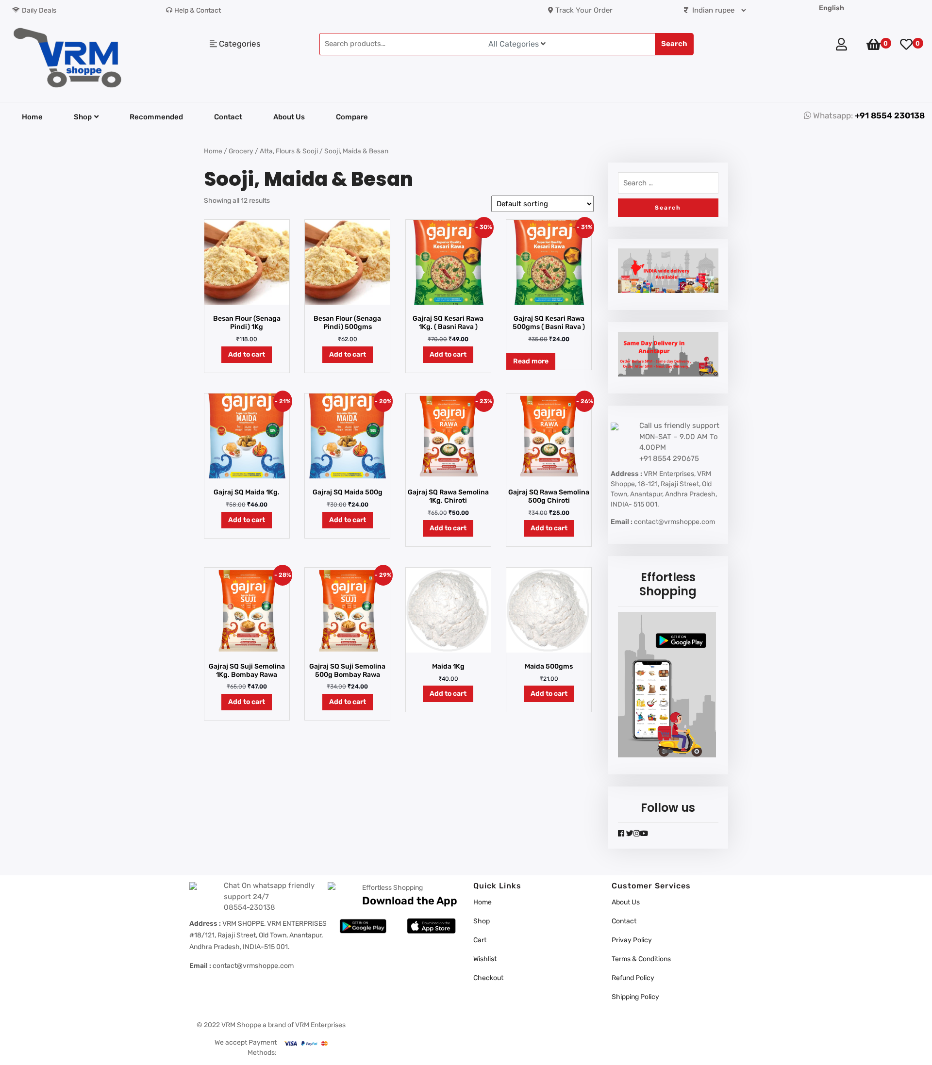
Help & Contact (197, 10)
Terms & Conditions (641, 959)
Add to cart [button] (246, 354)
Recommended (156, 117)
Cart (479, 940)
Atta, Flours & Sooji (289, 151)
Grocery (241, 151)
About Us (289, 117)
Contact (228, 117)
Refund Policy (633, 978)
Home (32, 117)
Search (674, 43)
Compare (352, 117)
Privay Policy (632, 940)
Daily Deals (39, 10)
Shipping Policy (635, 997)
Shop (83, 117)
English (831, 8)
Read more (531, 361)
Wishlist (485, 959)
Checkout (488, 978)
